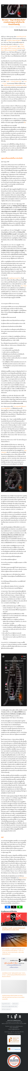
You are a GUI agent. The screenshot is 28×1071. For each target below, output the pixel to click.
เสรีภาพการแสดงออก (6, 1009)
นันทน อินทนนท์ (23, 878)
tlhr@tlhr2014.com (15, 1029)
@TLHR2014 (15, 1027)
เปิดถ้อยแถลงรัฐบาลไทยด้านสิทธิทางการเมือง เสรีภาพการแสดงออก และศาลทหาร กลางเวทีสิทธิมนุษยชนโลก (13, 997)
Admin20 (12, 27)
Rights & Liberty (22, 27)
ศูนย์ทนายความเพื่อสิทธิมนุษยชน (16, 1026)
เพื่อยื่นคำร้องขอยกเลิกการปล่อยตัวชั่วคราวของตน (15, 85)
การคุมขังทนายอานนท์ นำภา (14, 278)
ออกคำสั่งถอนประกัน (21, 37)
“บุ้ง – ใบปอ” (24, 286)
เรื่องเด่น (17, 27)
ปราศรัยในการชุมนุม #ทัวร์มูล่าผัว (13, 40)
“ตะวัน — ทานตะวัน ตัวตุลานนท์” (13, 81)
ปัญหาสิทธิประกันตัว (6, 1003)
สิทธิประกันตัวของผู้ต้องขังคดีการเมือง (9, 1006)
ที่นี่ (24, 122)
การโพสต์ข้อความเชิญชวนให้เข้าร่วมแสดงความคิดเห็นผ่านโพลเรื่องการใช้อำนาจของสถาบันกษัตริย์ (13, 48)
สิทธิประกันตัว (15, 1003)
